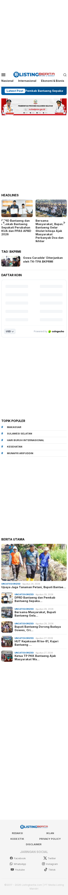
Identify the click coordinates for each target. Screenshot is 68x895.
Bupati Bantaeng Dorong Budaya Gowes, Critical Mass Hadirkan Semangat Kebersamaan (51, 227)
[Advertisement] (34, 34)
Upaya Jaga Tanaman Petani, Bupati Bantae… (33, 587)
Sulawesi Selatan (19, 433)
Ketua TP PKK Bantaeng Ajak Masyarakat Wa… (35, 657)
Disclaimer (34, 844)
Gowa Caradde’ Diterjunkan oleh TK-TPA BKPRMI (43, 259)
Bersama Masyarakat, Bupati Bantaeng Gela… (35, 613)
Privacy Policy (50, 838)
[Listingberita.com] (34, 74)
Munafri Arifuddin (20, 453)
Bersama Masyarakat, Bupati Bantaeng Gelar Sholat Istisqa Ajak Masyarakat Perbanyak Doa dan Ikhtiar (15, 231)
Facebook (20, 858)
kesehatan (14, 446)
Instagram (52, 863)
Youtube (20, 869)
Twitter (52, 858)
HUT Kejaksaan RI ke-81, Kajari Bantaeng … (36, 643)
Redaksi (17, 833)
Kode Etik (17, 838)
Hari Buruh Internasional (25, 440)
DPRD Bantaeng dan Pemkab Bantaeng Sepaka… (35, 599)
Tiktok (52, 869)
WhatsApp (20, 863)
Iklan (50, 833)
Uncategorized (10, 583)
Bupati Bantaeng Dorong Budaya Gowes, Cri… (38, 628)
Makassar (14, 427)
